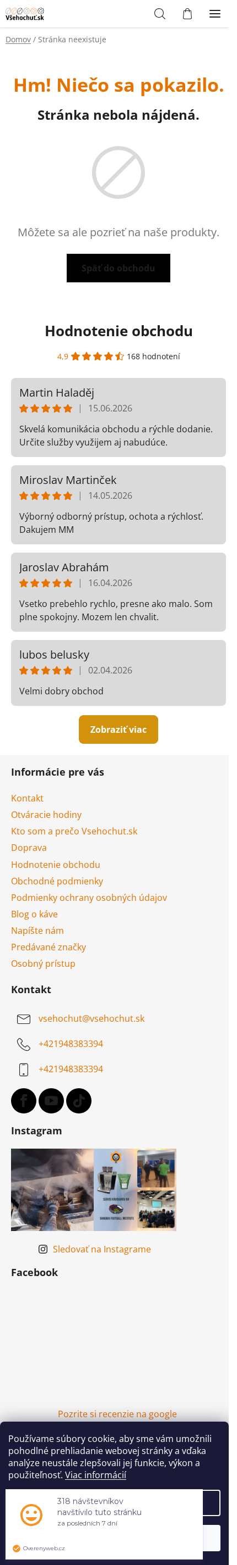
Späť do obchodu (118, 268)
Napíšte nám (37, 930)
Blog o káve (34, 914)
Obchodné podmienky (57, 881)
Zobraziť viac (118, 729)
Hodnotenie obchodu (119, 331)
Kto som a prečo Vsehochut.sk (74, 831)
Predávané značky (48, 947)
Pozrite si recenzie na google (117, 1414)
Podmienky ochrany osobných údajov (89, 898)
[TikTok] (78, 1100)
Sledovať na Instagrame (102, 1249)
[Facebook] (23, 1100)
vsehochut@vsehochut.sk (91, 1019)
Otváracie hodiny (46, 815)
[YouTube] (51, 1100)
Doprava (29, 848)
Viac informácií (95, 1475)
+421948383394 (71, 1044)
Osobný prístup (43, 963)
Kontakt (27, 798)
